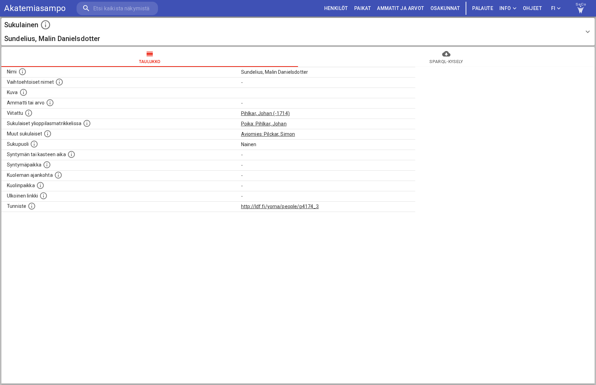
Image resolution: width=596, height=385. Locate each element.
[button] (298, 31)
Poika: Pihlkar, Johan (264, 123)
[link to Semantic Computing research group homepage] (581, 8)
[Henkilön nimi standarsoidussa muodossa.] (22, 71)
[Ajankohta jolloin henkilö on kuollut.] (58, 175)
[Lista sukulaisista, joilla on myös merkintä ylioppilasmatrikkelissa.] (86, 123)
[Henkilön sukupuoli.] (34, 144)
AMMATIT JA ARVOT (400, 8)
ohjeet (532, 8)
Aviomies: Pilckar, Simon (268, 134)
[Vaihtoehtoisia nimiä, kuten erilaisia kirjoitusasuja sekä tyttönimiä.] (59, 82)
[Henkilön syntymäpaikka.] (46, 164)
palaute (482, 8)
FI (553, 8)
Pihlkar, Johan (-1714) (265, 113)
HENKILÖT (336, 8)
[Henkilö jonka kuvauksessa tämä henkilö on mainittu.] (28, 113)
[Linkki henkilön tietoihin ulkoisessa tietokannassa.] (43, 195)
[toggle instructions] (45, 24)
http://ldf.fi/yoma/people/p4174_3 (280, 206)
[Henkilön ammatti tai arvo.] (50, 102)
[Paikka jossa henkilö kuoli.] (40, 185)
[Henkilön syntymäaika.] (71, 154)
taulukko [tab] (150, 61)
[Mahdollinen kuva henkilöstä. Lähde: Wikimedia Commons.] (23, 92)
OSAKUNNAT (445, 8)
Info (505, 8)
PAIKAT (362, 8)
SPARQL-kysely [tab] (446, 61)
